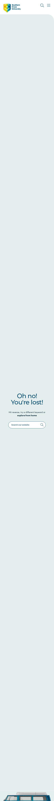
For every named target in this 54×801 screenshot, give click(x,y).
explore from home (27, 415)
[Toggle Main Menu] (48, 5)
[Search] (42, 424)
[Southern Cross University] (12, 8)
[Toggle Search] (42, 5)
